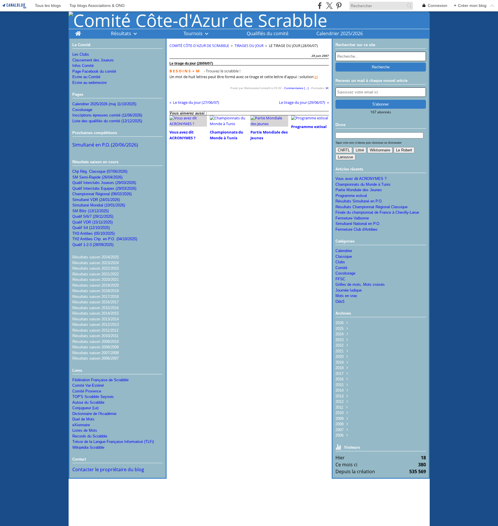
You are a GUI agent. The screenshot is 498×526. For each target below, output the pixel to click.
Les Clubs (80, 54)
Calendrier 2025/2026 (339, 33)
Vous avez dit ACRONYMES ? (360, 178)
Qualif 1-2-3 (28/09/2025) (93, 245)
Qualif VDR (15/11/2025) (92, 222)
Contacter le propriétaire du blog (108, 469)
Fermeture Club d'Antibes (356, 229)
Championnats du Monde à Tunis (363, 184)
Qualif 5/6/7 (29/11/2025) (92, 216)
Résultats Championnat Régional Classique (371, 207)
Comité (341, 268)
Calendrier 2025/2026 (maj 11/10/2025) (104, 104)
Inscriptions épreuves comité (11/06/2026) (107, 115)
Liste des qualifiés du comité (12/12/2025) (107, 121)
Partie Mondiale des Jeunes (358, 190)
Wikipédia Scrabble (88, 447)
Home (78, 32)
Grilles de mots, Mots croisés (360, 284)
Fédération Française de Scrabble (100, 380)
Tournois (193, 33)
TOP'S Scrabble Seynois (93, 396)
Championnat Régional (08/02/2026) (102, 194)
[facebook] (319, 5)
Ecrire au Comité (86, 77)
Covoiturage (82, 110)
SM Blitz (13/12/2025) (90, 211)
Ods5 (339, 301)
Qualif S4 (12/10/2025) (91, 228)
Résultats (121, 33)
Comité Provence (86, 391)
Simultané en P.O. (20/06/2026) (105, 145)
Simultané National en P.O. (357, 223)
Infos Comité (83, 65)
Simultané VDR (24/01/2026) (96, 200)
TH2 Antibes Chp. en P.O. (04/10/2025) (104, 239)
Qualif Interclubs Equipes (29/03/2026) (104, 188)
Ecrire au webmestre (89, 82)
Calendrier (343, 251)
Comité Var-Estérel (88, 385)
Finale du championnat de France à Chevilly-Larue (377, 212)
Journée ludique (348, 290)
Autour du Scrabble (88, 402)
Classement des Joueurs (93, 60)
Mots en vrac (346, 296)
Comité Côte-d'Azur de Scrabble (199, 45)
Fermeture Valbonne (352, 218)
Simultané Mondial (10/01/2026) (98, 205)
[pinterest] (338, 5)
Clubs (340, 262)
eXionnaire (81, 425)
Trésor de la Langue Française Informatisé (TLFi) (113, 441)
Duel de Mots (83, 419)
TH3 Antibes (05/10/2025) (93, 233)
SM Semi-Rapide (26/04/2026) (97, 177)
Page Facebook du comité (94, 71)
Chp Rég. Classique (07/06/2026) (99, 171)
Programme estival (351, 196)
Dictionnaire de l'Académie (94, 414)
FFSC (340, 279)
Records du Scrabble (89, 436)
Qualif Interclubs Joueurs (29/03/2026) (104, 183)
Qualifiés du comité (267, 33)
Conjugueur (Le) (85, 408)
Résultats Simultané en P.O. (359, 201)
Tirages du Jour (249, 45)
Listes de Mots (84, 430)
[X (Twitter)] (329, 5)
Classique (343, 256)
